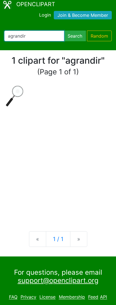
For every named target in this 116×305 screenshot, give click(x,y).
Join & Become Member (82, 15)
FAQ (13, 297)
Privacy (28, 297)
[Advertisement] (58, 164)
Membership (72, 297)
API (103, 297)
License (47, 297)
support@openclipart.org (58, 280)
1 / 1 (58, 239)
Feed (93, 297)
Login (45, 15)
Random (99, 36)
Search (75, 36)
